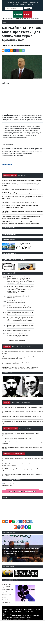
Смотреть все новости (16, 341)
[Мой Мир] (5, 50)
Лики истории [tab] (28, 428)
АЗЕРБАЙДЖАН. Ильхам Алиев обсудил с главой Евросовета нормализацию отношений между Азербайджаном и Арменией (20, 222)
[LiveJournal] (14, 50)
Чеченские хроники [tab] (10, 428)
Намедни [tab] (6, 347)
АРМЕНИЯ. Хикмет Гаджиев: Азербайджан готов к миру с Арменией (21, 180)
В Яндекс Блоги (16, 612)
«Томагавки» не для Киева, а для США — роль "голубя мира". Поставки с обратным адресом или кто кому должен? (20, 368)
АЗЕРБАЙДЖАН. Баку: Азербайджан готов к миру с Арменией (20, 189)
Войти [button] (30, 5)
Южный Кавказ (13, 45)
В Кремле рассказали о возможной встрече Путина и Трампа (20, 326)
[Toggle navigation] (4, 22)
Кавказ (4, 45)
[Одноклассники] (11, 50)
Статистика (7, 614)
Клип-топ (4, 597)
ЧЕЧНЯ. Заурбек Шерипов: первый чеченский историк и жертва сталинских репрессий (21, 417)
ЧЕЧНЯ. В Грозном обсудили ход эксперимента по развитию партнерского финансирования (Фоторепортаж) (22, 551)
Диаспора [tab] (15, 347)
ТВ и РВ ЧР (5, 599)
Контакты (15, 5)
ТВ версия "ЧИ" (6, 584)
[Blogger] (3, 50)
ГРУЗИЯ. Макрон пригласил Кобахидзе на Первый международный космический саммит (19, 307)
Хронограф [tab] (26, 403)
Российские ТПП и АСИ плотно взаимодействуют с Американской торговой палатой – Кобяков (17, 335)
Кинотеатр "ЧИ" (6, 594)
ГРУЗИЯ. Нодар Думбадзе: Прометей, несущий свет (18, 296)
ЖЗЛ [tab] (20, 428)
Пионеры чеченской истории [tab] (13, 454)
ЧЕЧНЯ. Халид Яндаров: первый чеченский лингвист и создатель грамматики (22, 475)
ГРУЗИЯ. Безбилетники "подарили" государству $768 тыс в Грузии (17, 301)
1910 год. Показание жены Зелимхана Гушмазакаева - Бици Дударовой (20, 434)
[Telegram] (23, 50)
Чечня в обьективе (7, 589)
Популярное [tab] (22, 175)
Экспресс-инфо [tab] (25, 347)
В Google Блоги (29, 612)
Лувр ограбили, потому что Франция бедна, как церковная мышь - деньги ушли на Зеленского (22, 362)
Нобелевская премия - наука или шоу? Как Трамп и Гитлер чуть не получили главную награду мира (22, 357)
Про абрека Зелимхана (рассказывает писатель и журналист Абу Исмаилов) (22, 442)
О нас (18, 2)
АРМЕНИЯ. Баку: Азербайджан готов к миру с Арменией (18, 193)
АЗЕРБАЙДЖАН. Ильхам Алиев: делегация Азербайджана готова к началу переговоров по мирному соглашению (21, 217)
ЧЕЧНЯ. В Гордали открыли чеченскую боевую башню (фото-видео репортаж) (22, 352)
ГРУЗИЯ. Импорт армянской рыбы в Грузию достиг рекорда (20, 313)
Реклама (23, 5)
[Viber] (17, 50)
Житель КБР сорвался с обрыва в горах (19, 330)
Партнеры (34, 2)
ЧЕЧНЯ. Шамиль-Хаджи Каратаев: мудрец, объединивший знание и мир (22, 422)
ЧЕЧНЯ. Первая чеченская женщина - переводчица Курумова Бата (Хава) (22, 412)
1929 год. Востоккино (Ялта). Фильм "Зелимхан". (17, 438)
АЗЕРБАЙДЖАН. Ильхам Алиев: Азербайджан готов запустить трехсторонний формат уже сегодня (20, 206)
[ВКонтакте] (8, 50)
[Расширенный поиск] (34, 8)
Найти (28, 8)
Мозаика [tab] (6, 403)
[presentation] (41, 383)
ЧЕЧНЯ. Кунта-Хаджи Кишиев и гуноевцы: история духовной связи (22, 408)
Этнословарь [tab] (16, 403)
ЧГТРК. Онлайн (6, 602)
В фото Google (29, 609)
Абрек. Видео (6, 592)
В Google (9, 609)
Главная (11, 2)
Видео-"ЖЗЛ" (6, 587)
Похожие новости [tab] (9, 175)
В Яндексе (18, 609)
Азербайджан (25, 45)
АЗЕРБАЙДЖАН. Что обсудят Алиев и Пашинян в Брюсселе (19, 202)
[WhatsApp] (20, 50)
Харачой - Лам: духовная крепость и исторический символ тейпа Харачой (22, 448)
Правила (25, 2)
